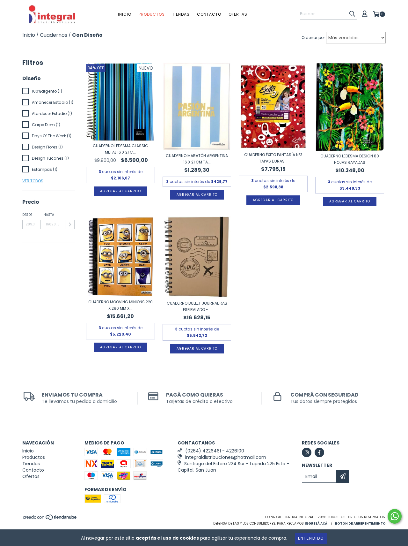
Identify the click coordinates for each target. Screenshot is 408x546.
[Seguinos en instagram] (306, 452)
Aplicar (70, 224)
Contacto (209, 14)
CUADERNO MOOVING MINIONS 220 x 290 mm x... (120, 305)
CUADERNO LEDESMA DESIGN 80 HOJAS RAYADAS (349, 159)
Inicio (124, 14)
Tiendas (181, 14)
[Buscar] (352, 14)
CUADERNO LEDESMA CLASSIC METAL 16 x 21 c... (120, 149)
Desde (27, 214)
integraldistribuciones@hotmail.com (225, 457)
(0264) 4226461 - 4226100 (214, 451)
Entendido (311, 538)
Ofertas (238, 14)
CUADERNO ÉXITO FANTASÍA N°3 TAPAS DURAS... (273, 158)
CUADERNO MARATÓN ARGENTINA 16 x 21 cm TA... (197, 159)
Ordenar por (313, 37)
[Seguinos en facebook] (319, 452)
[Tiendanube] (50, 519)
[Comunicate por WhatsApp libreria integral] (395, 516)
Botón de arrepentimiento (360, 523)
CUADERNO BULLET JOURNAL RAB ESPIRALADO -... (197, 306)
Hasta (49, 214)
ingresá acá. (316, 523)
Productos (152, 14)
